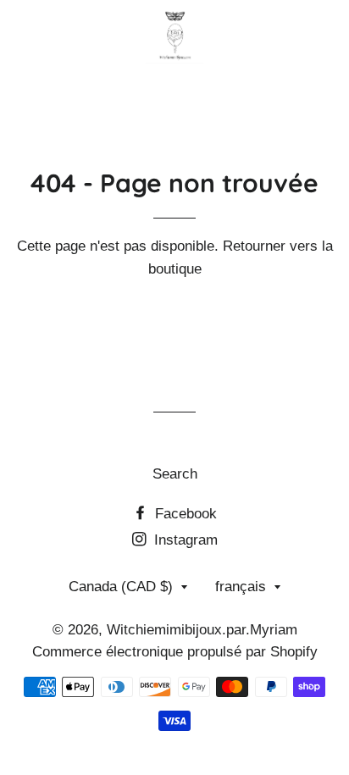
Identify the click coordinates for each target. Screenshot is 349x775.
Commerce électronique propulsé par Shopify (175, 652)
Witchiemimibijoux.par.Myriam (202, 630)
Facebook (184, 514)
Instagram (184, 540)
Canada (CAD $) (121, 586)
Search (174, 474)
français (240, 586)
